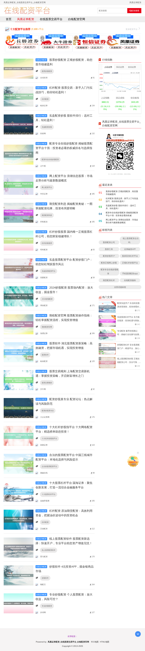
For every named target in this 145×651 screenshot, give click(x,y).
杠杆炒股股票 (47, 243)
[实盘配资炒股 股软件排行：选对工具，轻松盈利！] (18, 124)
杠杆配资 (45, 99)
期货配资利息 (47, 215)
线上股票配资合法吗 (131, 240)
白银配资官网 (76, 19)
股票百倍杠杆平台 (130, 256)
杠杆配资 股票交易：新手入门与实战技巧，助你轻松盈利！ (122, 200)
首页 (8, 19)
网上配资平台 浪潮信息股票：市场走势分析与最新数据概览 (122, 221)
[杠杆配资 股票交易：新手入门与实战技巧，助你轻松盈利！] (18, 96)
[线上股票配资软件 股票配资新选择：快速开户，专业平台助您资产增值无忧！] (18, 547)
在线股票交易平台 (51, 19)
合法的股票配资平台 (49, 466)
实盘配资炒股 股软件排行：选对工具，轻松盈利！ (121, 207)
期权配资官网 (47, 327)
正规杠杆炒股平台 (130, 262)
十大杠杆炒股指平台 (49, 438)
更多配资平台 (131, 29)
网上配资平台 (47, 187)
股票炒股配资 (47, 71)
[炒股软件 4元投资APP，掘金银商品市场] (18, 575)
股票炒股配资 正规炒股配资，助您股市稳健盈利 (122, 192)
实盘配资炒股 (47, 127)
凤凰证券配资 (25, 19)
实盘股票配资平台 (48, 271)
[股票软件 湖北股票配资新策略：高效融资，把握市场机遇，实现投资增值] (18, 352)
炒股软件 (45, 578)
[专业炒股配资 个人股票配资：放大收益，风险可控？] (18, 603)
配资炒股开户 (109, 256)
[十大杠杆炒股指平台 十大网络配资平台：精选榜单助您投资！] (18, 435)
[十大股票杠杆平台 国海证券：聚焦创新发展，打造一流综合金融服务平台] (18, 491)
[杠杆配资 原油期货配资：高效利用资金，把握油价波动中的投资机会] (18, 519)
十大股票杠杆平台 (48, 494)
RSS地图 (95, 641)
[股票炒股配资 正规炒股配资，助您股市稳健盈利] (18, 68)
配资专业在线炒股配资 (50, 159)
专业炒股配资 (47, 606)
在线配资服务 (130, 280)
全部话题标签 (120, 287)
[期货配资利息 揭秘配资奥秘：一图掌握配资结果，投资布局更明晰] (18, 212)
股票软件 (45, 355)
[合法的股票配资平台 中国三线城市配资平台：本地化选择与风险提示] (18, 463)
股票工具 (109, 249)
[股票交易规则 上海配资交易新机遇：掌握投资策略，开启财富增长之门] (18, 379)
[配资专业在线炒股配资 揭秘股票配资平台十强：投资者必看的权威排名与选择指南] (18, 154)
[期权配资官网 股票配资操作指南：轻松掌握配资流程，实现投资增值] (18, 324)
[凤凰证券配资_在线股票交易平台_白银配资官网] (27, 10)
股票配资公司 (109, 242)
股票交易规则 (47, 382)
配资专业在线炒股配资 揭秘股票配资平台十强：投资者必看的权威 (122, 214)
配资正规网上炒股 (109, 262)
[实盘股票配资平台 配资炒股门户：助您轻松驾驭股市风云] (18, 268)
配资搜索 (135, 10)
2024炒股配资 (47, 299)
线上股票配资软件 (48, 550)
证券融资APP (130, 249)
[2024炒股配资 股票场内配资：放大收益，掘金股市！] (18, 296)
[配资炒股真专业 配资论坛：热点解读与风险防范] (18, 407)
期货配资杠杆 (109, 280)
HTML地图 (104, 641)
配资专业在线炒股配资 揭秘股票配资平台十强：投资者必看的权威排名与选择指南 (64, 148)
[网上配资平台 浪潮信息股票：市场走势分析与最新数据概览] (18, 184)
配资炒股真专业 (48, 410)
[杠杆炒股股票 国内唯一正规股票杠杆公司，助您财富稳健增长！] (18, 240)
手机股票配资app (130, 273)
